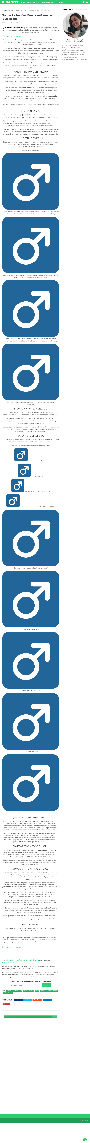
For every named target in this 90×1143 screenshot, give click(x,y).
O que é (43, 9)
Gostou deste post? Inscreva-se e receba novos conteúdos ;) (30, 981)
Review (17, 10)
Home (3, 9)
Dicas (23, 9)
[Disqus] (30, 1040)
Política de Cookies (47, 2)
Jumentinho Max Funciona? (13, 28)
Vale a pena (24, 10)
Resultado (11, 10)
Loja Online (36, 9)
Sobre (29, 2)
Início (23, 2)
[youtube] (85, 1120)
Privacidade (59, 2)
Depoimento (17, 9)
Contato (36, 2)
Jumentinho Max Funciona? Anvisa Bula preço (23, 960)
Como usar (9, 9)
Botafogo (78, 45)
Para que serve (51, 9)
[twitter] (82, 1120)
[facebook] (87, 1120)
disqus (55, 1016)
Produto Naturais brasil (10, 962)
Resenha (4, 10)
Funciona (29, 9)
